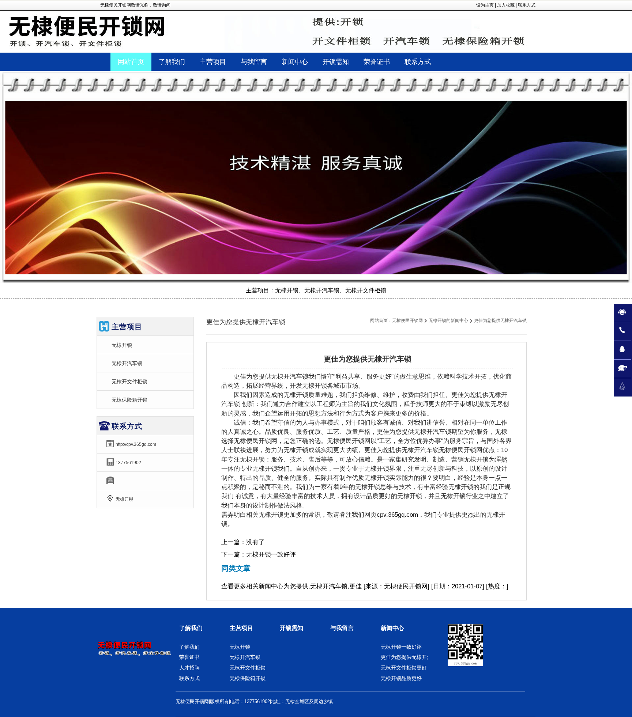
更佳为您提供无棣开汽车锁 (411, 657)
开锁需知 (291, 628)
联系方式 (526, 5)
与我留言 (342, 628)
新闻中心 (271, 586)
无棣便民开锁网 (407, 320)
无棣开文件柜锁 (129, 381)
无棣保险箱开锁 (129, 400)
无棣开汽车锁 (127, 363)
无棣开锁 (122, 345)
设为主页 (485, 5)
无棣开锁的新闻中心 (448, 320)
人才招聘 (189, 668)
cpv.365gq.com (397, 514)
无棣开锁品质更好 (401, 678)
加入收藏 (506, 5)
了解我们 (191, 628)
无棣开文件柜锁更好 (404, 668)
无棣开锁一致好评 (271, 554)
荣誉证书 (189, 657)
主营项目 (241, 628)
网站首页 (131, 61)
